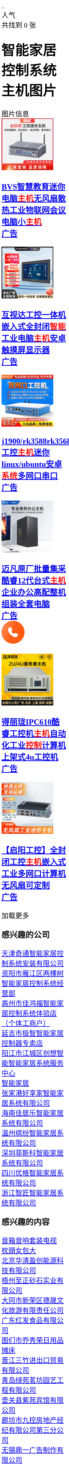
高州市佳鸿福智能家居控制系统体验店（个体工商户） (33, 1013)
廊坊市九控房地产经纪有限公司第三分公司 (33, 1430)
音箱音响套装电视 (29, 1241)
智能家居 (15, 1083)
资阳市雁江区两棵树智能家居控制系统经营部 (33, 983)
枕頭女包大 (19, 1251)
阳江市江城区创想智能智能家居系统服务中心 (33, 1063)
